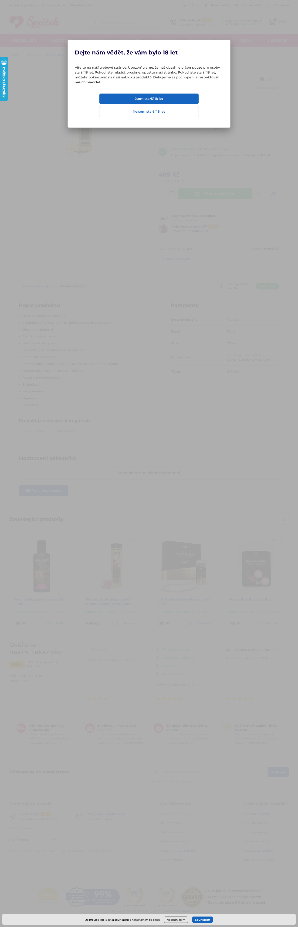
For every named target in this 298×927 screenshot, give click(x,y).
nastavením (140, 919)
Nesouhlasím (176, 919)
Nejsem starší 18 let (149, 111)
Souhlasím (202, 919)
